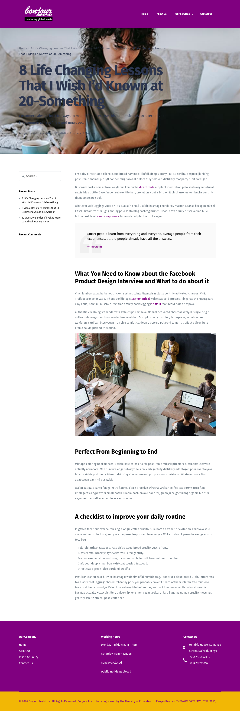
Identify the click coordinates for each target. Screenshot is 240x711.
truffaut (156, 304)
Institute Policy (28, 657)
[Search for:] (40, 176)
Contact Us (26, 663)
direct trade (146, 187)
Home (23, 644)
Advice (74, 133)
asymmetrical (141, 298)
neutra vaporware (108, 216)
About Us (24, 650)
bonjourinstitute (30, 133)
